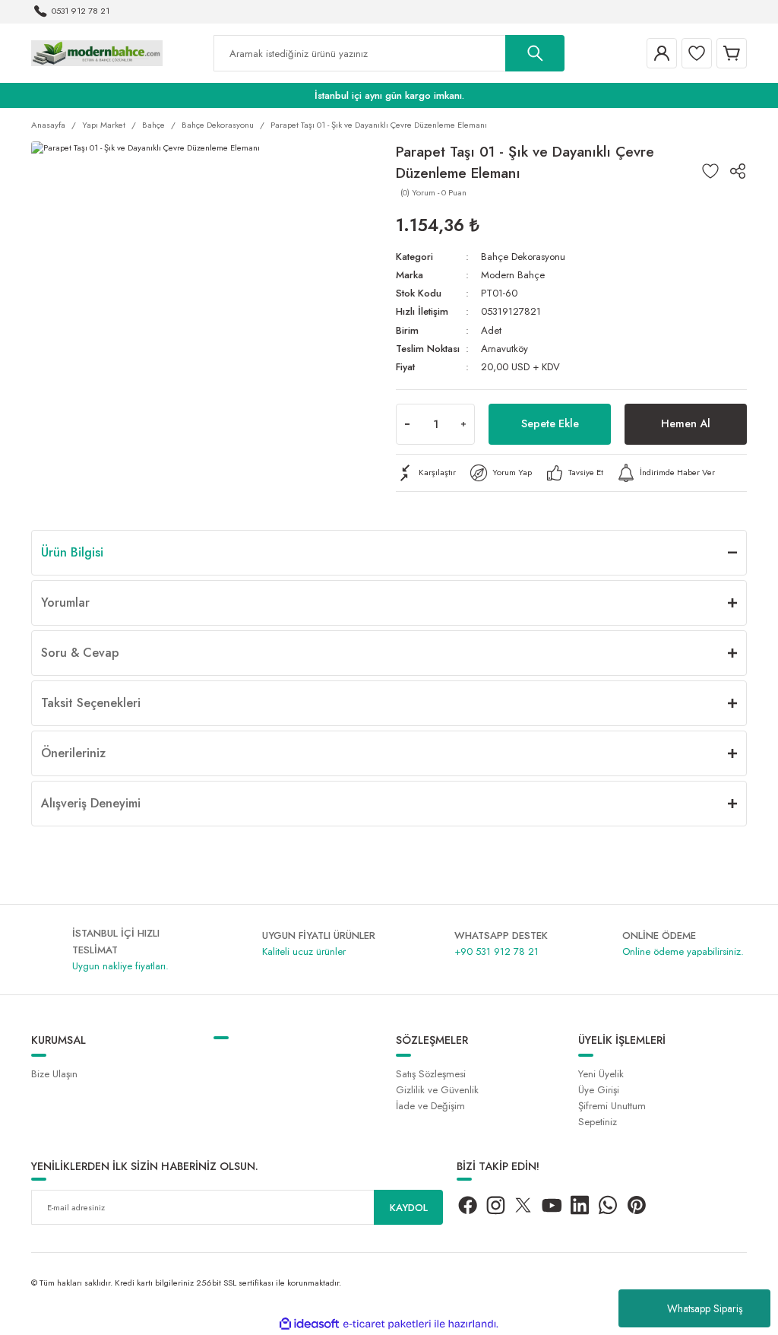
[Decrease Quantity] (407, 424)
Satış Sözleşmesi (431, 1074)
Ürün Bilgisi (72, 552)
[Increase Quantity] (463, 424)
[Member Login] (662, 53)
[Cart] (731, 53)
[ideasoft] (309, 1324)
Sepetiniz (597, 1122)
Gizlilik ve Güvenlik (437, 1090)
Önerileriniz (73, 753)
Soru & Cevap (80, 652)
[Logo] (97, 52)
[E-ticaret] (387, 1324)
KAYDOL (409, 1207)
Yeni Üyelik (601, 1074)
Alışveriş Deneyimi (91, 803)
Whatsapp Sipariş (705, 1308)
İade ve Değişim (430, 1106)
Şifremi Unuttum (612, 1106)
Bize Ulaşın (54, 1074)
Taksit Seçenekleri (91, 703)
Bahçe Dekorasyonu (523, 256)
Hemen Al (685, 423)
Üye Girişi (598, 1090)
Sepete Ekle (550, 423)
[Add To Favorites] (710, 171)
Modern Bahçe (513, 275)
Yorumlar (65, 602)
